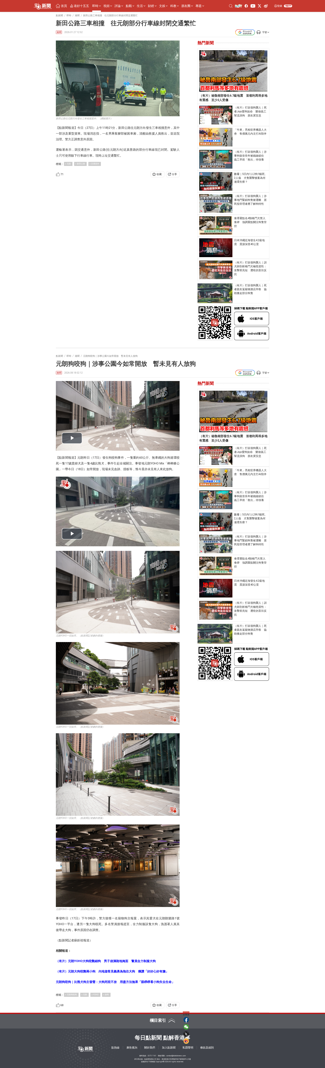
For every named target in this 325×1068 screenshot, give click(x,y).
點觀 (129, 5)
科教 (173, 5)
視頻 (106, 5)
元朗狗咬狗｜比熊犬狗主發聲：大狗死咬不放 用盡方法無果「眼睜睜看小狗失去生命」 (115, 982)
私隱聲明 (187, 1047)
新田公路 (81, 164)
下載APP (288, 6)
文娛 (162, 5)
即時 (95, 5)
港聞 (59, 32)
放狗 (107, 994)
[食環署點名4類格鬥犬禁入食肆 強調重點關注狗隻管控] (216, 225)
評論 (118, 5)
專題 (199, 5)
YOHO (96, 994)
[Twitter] (259, 5)
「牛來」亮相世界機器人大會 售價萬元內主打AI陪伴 (250, 131)
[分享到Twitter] (186, 1034)
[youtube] (252, 5)
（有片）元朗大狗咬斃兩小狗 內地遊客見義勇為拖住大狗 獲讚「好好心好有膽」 (112, 971)
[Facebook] (246, 5)
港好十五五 (81, 5)
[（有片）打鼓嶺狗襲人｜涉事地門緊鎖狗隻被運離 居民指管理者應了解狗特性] (216, 203)
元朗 (69, 164)
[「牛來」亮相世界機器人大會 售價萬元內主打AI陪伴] (216, 137)
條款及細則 (207, 1047)
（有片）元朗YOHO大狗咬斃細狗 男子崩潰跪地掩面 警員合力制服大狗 (106, 961)
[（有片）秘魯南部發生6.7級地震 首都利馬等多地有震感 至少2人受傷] (233, 71)
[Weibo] (266, 5)
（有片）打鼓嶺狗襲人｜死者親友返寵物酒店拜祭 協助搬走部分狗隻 (250, 289)
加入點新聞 (169, 1047)
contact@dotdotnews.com (176, 1056)
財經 (151, 5)
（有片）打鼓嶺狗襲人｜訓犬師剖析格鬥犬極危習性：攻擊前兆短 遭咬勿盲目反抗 (250, 268)
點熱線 (115, 1047)
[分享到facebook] (186, 1019)
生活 (140, 5)
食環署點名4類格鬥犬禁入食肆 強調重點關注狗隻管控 (250, 222)
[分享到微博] (186, 1041)
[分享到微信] (186, 1027)
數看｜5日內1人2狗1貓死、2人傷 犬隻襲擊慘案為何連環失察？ (250, 177)
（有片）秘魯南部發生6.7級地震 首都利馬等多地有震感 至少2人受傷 (233, 98)
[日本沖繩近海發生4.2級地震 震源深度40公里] (216, 247)
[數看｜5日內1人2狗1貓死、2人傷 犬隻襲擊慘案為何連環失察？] (216, 181)
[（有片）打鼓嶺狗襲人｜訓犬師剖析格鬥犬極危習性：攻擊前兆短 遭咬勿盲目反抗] (216, 270)
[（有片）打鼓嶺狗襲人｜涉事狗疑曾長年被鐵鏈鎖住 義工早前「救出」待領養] (216, 159)
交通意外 (95, 164)
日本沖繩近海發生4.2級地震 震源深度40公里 (249, 242)
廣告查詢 (131, 1047)
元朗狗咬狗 (72, 994)
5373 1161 (152, 1056)
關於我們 (149, 1047)
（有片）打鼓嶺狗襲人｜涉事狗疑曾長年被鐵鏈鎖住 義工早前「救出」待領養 (250, 155)
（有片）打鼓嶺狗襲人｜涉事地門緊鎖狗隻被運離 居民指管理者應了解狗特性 (250, 199)
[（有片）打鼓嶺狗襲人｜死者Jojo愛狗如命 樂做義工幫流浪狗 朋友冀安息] (216, 115)
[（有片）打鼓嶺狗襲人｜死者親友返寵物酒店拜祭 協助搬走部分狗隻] (215, 293)
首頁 (64, 5)
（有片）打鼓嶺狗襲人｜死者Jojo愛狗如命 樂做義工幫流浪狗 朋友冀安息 (250, 111)
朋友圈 (185, 5)
